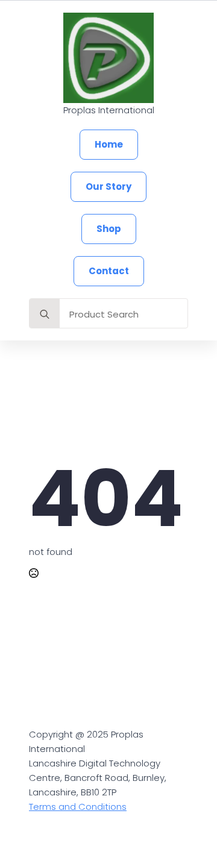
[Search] (45, 314)
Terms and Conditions (78, 806)
